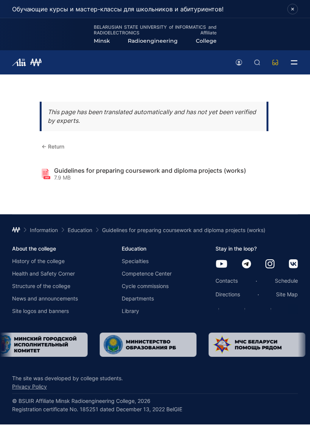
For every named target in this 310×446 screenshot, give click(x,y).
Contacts (226, 280)
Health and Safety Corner (43, 273)
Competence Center (147, 273)
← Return (53, 146)
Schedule (286, 280)
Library (130, 311)
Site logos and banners (40, 311)
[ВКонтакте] (293, 264)
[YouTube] (221, 264)
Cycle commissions (145, 286)
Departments (138, 298)
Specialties (135, 261)
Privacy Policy (29, 386)
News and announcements (45, 298)
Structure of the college (41, 286)
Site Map (287, 294)
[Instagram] (269, 264)
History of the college (38, 261)
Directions (227, 294)
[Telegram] (246, 264)
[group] (145, 345)
